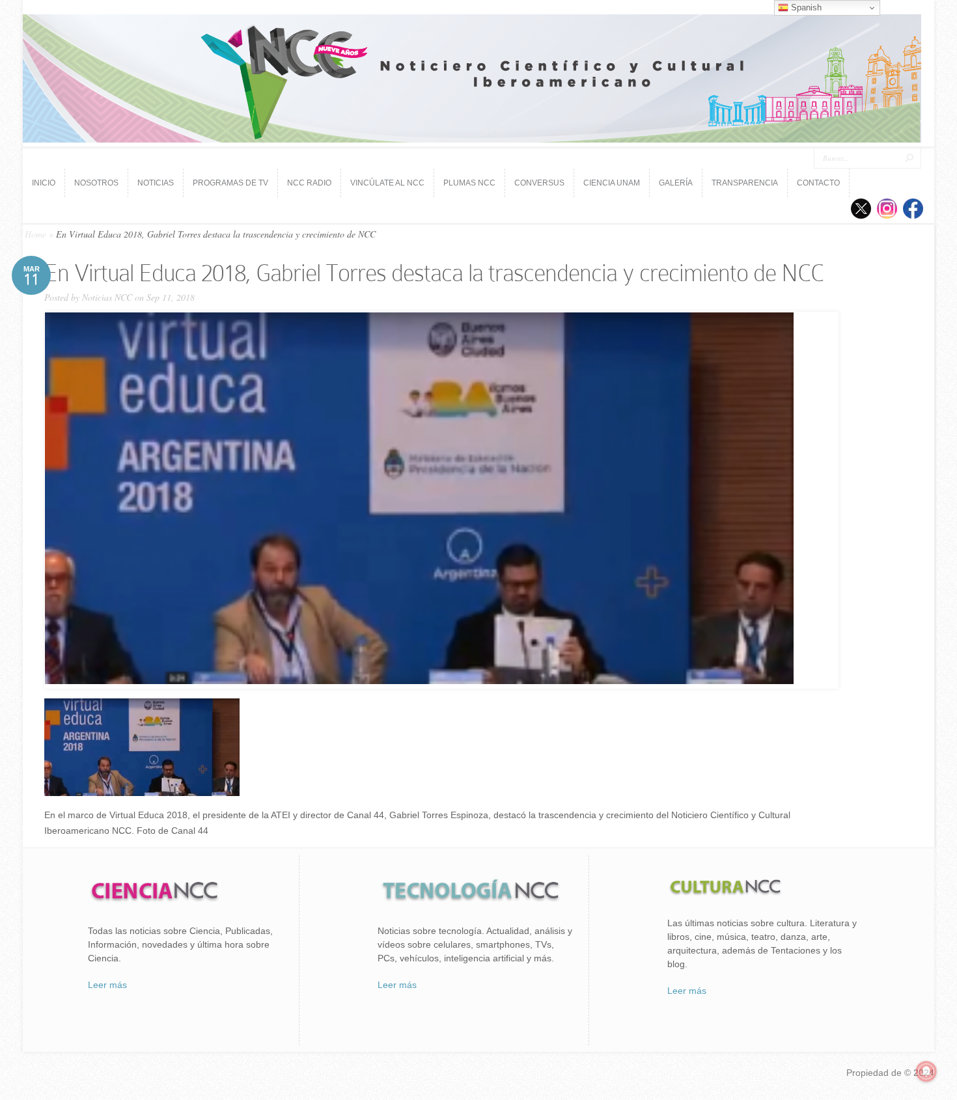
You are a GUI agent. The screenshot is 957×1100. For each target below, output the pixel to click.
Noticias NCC (107, 297)
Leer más (107, 985)
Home (35, 234)
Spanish (805, 7)
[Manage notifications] (926, 1071)
